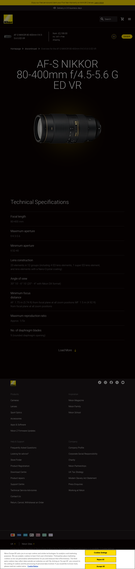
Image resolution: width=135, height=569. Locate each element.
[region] (67, 559)
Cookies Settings (100, 553)
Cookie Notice (33, 566)
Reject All (100, 559)
